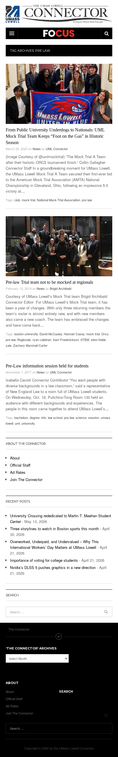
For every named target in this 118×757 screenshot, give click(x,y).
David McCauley (51, 333)
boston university (26, 333)
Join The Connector (26, 479)
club (17, 200)
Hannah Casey (74, 333)
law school (55, 417)
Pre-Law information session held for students (47, 365)
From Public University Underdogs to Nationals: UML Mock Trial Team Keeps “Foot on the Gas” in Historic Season (55, 136)
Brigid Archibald (60, 288)
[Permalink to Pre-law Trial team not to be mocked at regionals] (59, 246)
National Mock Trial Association (58, 200)
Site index (59, 636)
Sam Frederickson (66, 339)
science (81, 417)
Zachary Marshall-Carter (30, 345)
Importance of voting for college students (44, 560)
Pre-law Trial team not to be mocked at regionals (49, 282)
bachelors (21, 417)
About (15, 458)
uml (17, 423)
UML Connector (57, 148)
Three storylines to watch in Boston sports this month (54, 528)
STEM (84, 339)
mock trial (28, 200)
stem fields (98, 339)
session (93, 417)
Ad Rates (17, 472)
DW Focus (59, 33)
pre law (87, 200)
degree (35, 417)
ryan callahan (42, 339)
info (43, 417)
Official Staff (20, 465)
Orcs (105, 333)
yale (8, 345)
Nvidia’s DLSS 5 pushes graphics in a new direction (53, 567)
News (37, 148)
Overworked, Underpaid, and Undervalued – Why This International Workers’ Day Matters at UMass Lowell (54, 544)
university (28, 423)
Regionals (24, 339)
